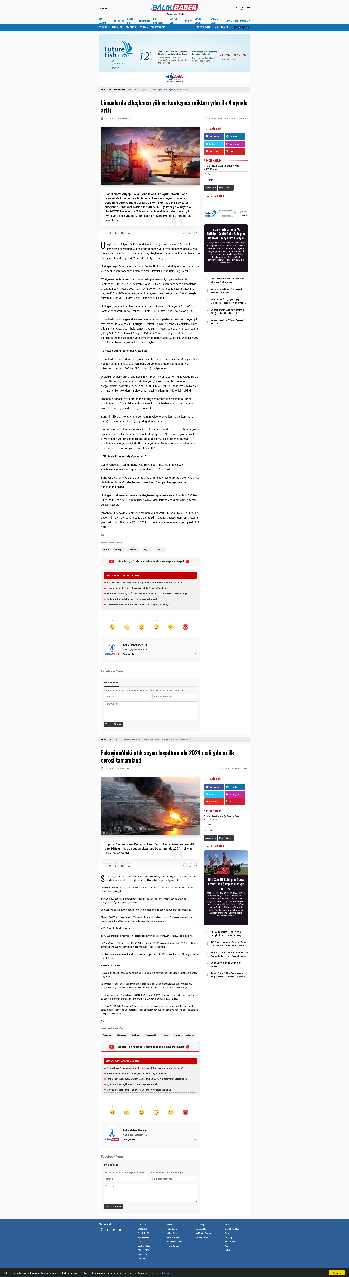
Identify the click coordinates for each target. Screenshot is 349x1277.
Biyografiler (201, 1229)
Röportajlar (201, 1225)
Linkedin (233, 136)
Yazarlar (170, 1225)
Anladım (337, 1272)
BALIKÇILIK (144, 21)
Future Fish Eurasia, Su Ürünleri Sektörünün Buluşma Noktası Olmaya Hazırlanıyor (147, 593)
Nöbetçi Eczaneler (175, 1242)
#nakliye (118, 549)
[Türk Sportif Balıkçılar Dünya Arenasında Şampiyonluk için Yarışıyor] (226, 863)
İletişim (228, 1250)
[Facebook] (235, 27)
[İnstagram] (101, 1230)
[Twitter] (239, 27)
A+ (190, 233)
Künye (228, 1225)
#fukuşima (121, 1035)
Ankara (244, 118)
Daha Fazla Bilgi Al (159, 1273)
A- (197, 233)
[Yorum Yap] (184, 233)
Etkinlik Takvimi (203, 1237)
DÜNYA (188, 21)
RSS (231, 151)
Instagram (235, 144)
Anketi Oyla (210, 187)
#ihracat (159, 549)
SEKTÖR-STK (174, 21)
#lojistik (147, 549)
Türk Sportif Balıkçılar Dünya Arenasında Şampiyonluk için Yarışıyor (226, 884)
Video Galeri (172, 1233)
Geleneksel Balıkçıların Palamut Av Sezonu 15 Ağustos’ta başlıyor (139, 604)
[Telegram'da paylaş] (122, 233)
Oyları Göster (225, 187)
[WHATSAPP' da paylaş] (116, 233)
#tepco (165, 1035)
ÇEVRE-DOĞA (198, 21)
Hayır (210, 180)
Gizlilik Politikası (232, 1229)
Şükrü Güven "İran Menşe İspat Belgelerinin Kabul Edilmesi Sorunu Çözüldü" (145, 582)
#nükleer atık (150, 1035)
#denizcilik (132, 549)
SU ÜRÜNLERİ (158, 21)
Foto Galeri (172, 1229)
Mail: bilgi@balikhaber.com (135, 649)
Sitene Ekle (230, 1242)
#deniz (106, 549)
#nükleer (135, 1035)
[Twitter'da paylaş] (110, 233)
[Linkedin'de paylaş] (128, 233)
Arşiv (227, 1246)
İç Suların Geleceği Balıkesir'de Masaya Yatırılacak (132, 599)
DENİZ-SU (130, 21)
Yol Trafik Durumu (204, 1233)
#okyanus (190, 1035)
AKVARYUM (232, 21)
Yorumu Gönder (113, 724)
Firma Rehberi (173, 1246)
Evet (209, 174)
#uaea (177, 1035)
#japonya (107, 1035)
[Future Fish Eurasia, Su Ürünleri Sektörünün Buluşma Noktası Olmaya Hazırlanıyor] (226, 213)
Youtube (213, 151)
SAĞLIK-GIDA (214, 21)
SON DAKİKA (102, 21)
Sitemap (228, 1237)
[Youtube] (247, 27)
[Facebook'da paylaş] (104, 233)
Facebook (214, 136)
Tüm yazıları (129, 654)
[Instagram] (243, 27)
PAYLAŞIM (245, 21)
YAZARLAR (119, 21)
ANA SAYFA (106, 89)
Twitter (212, 144)
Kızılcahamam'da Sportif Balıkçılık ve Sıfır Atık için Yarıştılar (136, 588)
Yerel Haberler (173, 1237)
